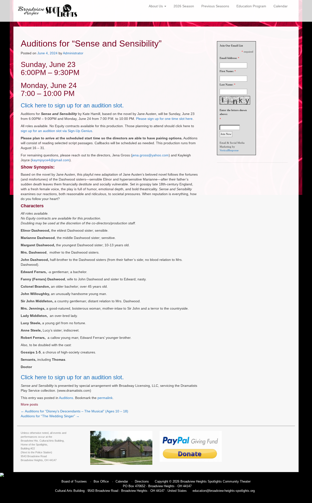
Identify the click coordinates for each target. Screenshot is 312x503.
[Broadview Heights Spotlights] (47, 10)
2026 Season (184, 6)
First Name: (227, 71)
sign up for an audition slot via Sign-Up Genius (56, 131)
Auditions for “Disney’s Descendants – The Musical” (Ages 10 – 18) (74, 411)
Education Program (251, 6)
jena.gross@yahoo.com (150, 155)
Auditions (66, 398)
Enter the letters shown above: (233, 112)
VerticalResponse (229, 150)
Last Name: (226, 84)
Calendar (280, 6)
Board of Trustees (74, 481)
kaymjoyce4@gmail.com (50, 160)
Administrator (73, 53)
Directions (142, 481)
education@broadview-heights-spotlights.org (224, 491)
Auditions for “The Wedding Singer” (50, 416)
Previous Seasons (215, 6)
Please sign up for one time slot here (164, 119)
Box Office (101, 481)
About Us (156, 6)
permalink (105, 398)
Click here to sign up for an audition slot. (72, 105)
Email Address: (228, 58)
